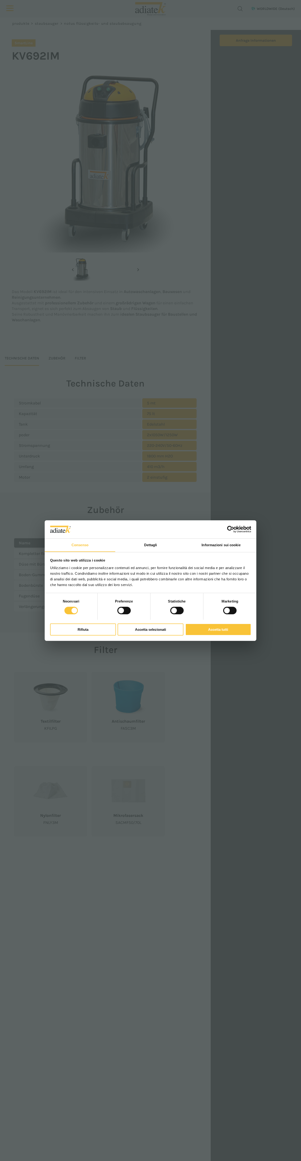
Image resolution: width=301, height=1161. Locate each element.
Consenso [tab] (79, 545)
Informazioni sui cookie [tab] (221, 545)
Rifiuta (83, 629)
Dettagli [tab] (150, 545)
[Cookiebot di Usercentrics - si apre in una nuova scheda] (230, 529)
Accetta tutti (218, 629)
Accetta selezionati (150, 629)
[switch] (124, 610)
